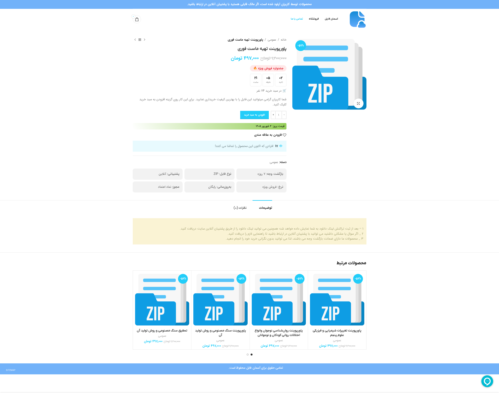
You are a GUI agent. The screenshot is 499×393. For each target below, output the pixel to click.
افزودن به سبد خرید (254, 115)
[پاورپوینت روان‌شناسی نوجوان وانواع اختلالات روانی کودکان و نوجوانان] (279, 300)
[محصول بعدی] (135, 39)
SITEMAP (10, 370)
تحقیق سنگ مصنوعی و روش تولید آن (162, 331)
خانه (283, 39)
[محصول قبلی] (144, 39)
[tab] (262, 206)
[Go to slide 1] (252, 355)
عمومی (272, 39)
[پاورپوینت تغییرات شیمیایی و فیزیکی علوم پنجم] (337, 300)
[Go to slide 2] (248, 355)
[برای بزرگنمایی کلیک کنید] (358, 103)
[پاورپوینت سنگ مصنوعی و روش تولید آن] (220, 300)
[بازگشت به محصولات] (139, 39)
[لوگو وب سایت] (357, 18)
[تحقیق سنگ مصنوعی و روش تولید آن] (162, 300)
